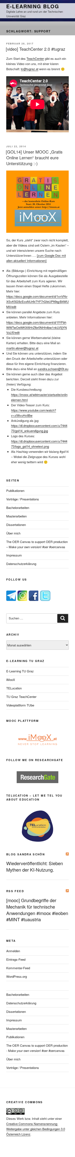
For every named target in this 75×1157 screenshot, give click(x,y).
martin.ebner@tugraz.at (22, 348)
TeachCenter (35, 58)
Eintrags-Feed (15, 959)
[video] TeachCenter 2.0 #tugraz (35, 49)
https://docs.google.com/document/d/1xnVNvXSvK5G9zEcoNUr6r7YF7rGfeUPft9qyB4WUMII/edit (37, 301)
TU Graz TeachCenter (21, 696)
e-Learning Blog (32, 6)
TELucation (14, 688)
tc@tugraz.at (29, 69)
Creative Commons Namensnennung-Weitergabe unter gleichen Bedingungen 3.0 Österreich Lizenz (35, 1128)
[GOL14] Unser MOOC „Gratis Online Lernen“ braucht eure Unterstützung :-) (34, 157)
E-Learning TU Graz (20, 671)
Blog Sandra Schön (25, 854)
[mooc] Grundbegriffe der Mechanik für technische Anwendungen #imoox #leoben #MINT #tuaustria (37, 910)
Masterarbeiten (16, 516)
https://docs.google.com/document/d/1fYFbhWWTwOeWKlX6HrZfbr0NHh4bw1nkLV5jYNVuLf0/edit (36, 327)
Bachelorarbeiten (17, 507)
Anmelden (13, 951)
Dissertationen (16, 524)
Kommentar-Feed (18, 968)
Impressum (14, 555)
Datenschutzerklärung (21, 563)
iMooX (10, 679)
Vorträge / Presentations (22, 499)
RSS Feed (15, 891)
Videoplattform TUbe (20, 705)
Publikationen (15, 490)
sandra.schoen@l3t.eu (53, 369)
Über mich (13, 533)
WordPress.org (16, 976)
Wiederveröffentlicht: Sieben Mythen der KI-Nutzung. (34, 866)
